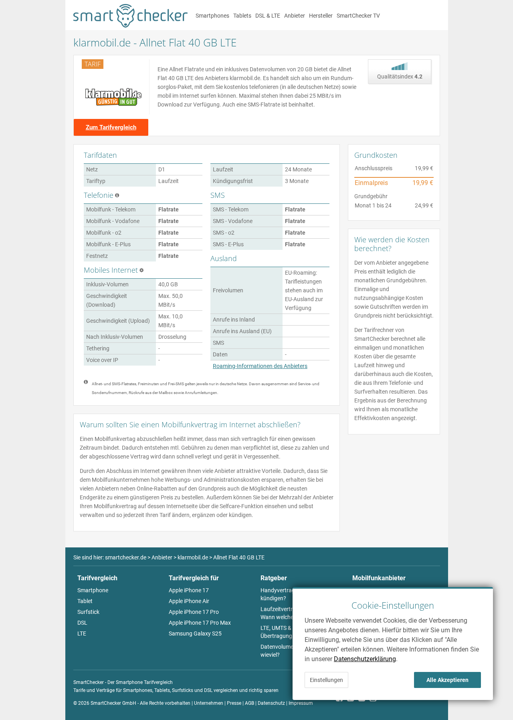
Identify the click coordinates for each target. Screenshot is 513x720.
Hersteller (321, 15)
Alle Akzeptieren (447, 680)
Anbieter (294, 15)
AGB (249, 703)
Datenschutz (271, 703)
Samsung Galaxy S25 (195, 633)
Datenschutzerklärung (365, 659)
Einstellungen (326, 680)
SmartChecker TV (358, 15)
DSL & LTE (267, 15)
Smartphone (92, 590)
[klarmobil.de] (113, 97)
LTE (81, 633)
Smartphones (212, 15)
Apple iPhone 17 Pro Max (200, 622)
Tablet (85, 601)
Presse (234, 703)
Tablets (242, 15)
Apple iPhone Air (189, 601)
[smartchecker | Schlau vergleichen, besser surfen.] (130, 25)
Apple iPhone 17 (189, 590)
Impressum (301, 703)
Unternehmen (208, 703)
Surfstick (88, 612)
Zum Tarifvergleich (111, 127)
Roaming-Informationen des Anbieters (260, 366)
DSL (82, 622)
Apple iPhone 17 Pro (194, 612)
